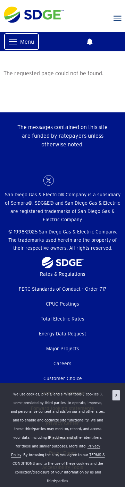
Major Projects (62, 348)
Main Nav (117, 18)
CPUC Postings (62, 304)
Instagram (76, 180)
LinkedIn (62, 180)
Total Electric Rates (62, 319)
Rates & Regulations (62, 274)
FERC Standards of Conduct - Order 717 (63, 289)
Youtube (90, 180)
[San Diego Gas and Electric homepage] (33, 21)
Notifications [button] (89, 41)
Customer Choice (62, 378)
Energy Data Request (62, 333)
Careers (62, 363)
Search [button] (113, 41)
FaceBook (35, 180)
